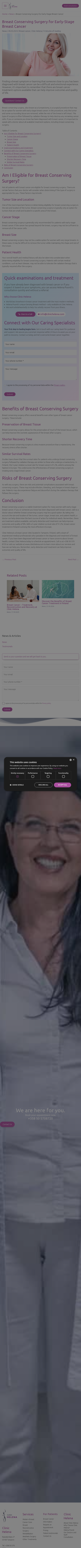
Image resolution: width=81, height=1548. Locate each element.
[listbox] (71, 760)
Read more (57, 768)
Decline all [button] (43, 785)
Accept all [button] (62, 785)
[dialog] (40, 774)
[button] (17, 785)
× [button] (73, 760)
